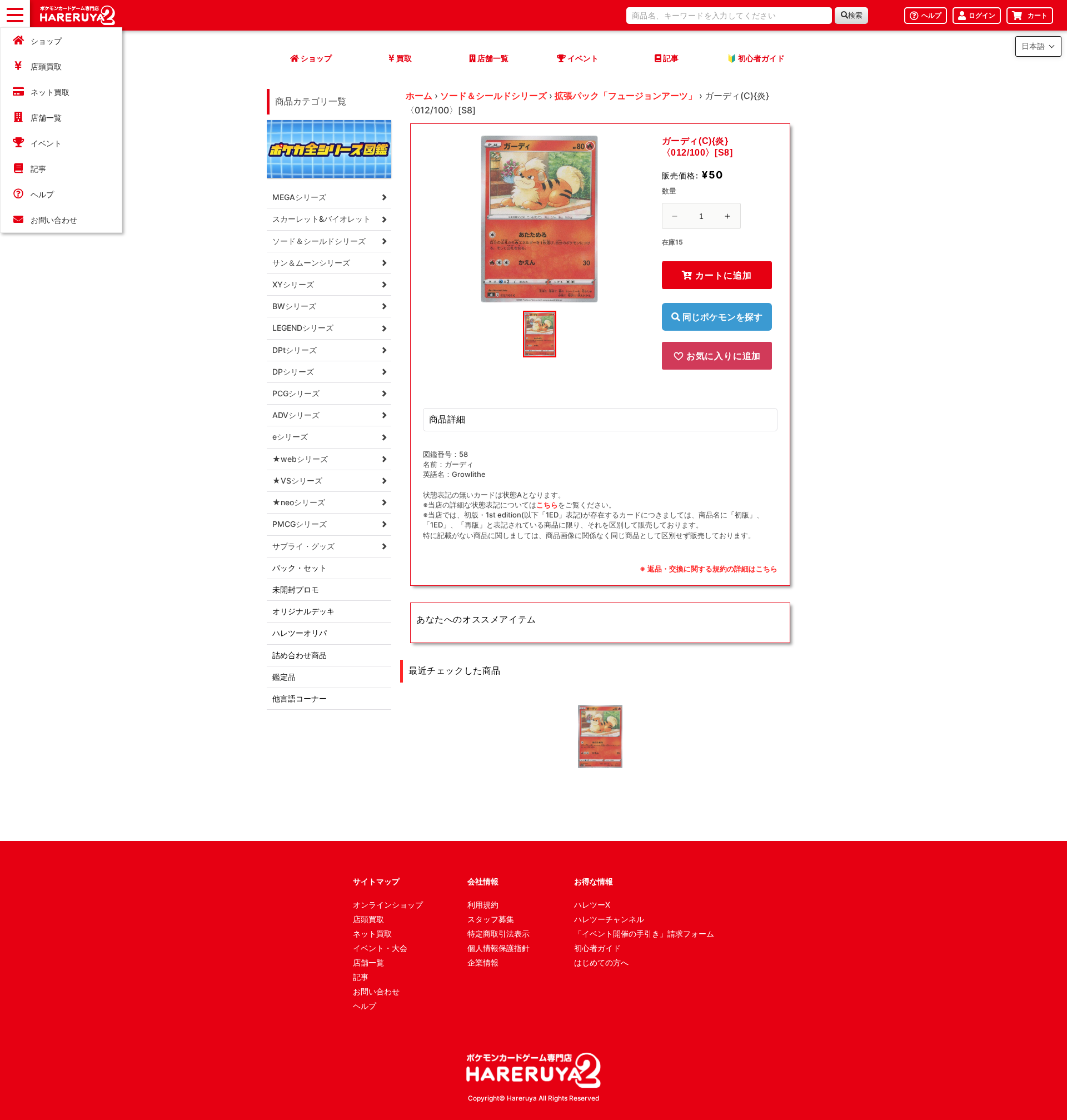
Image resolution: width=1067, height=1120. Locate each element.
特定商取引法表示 (498, 933)
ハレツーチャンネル (609, 919)
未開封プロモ (295, 589)
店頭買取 (46, 66)
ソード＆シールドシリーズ (493, 95)
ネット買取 (50, 92)
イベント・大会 (380, 948)
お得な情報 (593, 881)
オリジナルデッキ (303, 611)
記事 (38, 168)
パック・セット (299, 568)
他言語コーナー (299, 698)
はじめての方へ (601, 962)
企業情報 (482, 962)
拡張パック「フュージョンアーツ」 (626, 95)
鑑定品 (284, 676)
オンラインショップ (388, 904)
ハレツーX (592, 904)
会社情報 (482, 881)
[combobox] (729, 15)
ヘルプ (42, 194)
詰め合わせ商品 (299, 655)
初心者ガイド (597, 948)
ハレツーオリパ (299, 633)
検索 (855, 15)
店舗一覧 (46, 117)
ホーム (419, 95)
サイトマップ (376, 881)
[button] (1038, 46)
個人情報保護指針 (498, 948)
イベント (46, 143)
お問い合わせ (54, 220)
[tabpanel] (539, 219)
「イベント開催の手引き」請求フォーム (644, 933)
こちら (547, 504)
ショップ (46, 41)
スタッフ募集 (490, 919)
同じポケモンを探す (721, 316)
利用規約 (482, 904)
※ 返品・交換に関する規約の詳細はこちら (708, 568)
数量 (669, 190)
